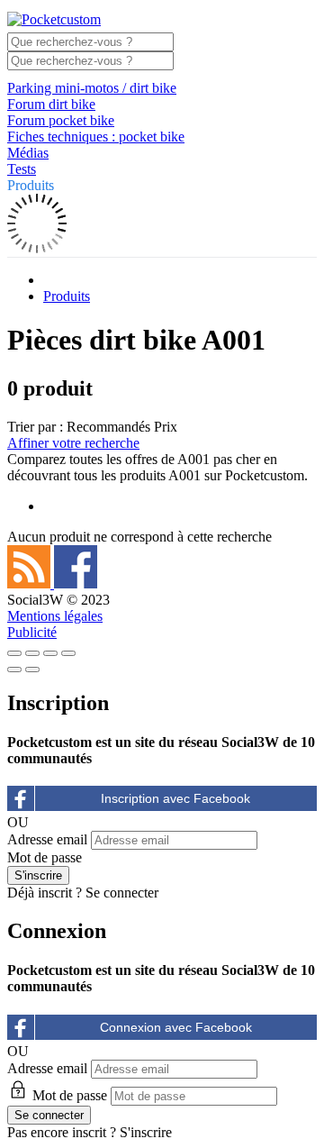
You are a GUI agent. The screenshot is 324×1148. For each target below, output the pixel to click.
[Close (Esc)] (14, 653)
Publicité (32, 632)
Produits (30, 185)
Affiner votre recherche (73, 443)
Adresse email (47, 839)
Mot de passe (44, 857)
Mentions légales (55, 616)
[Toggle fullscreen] (50, 653)
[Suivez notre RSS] (30, 583)
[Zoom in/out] (68, 653)
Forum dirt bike (51, 104)
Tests (21, 169)
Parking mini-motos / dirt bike (91, 88)
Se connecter (122, 892)
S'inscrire (146, 1132)
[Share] (32, 653)
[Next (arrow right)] (32, 669)
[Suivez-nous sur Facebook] (75, 583)
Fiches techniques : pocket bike (95, 136)
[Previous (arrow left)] (14, 669)
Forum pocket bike (60, 120)
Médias (28, 152)
